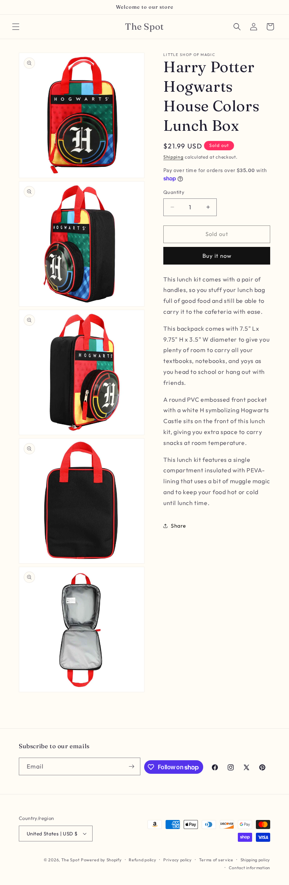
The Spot (70, 859)
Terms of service (216, 859)
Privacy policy (177, 859)
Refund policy (142, 859)
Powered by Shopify (101, 859)
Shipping (173, 157)
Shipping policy (255, 859)
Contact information (249, 867)
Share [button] (178, 525)
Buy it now (216, 255)
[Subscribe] (131, 766)
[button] (16, 26)
